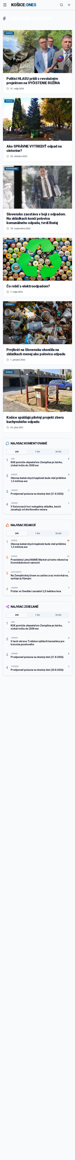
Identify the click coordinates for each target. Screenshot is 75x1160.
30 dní (58, 451)
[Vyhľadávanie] (61, 5)
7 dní (37, 451)
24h (17, 451)
